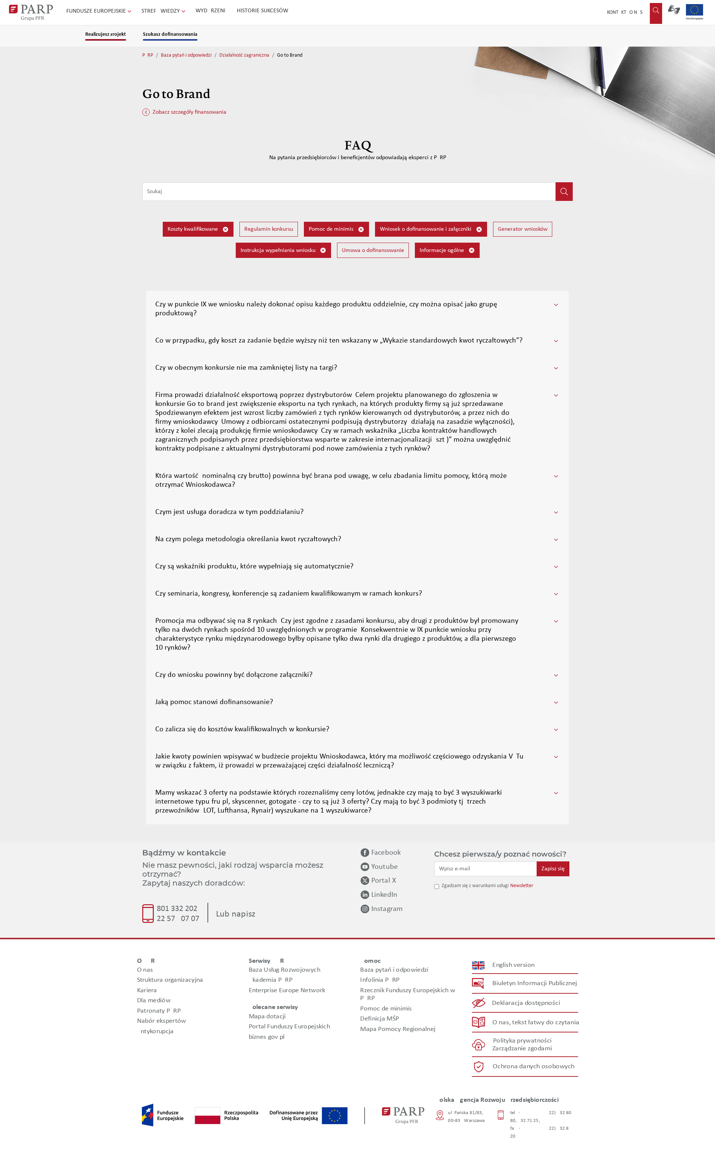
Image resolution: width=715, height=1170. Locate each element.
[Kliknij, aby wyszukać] (564, 191)
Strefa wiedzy (161, 11)
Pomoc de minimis (332, 229)
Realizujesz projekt (105, 34)
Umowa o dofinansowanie (373, 250)
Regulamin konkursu (268, 229)
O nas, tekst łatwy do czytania (535, 1022)
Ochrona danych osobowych (534, 1066)
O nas (635, 12)
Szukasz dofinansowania (170, 34)
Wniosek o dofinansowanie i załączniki (426, 229)
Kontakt (616, 12)
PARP (147, 55)
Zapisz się (553, 869)
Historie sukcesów (262, 11)
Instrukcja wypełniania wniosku (279, 250)
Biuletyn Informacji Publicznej (534, 983)
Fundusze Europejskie (96, 11)
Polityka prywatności (522, 1041)
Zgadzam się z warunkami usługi (475, 886)
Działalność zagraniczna (244, 55)
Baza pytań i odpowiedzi (186, 55)
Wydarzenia (212, 11)
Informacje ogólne (442, 250)
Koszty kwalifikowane (193, 229)
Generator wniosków (522, 229)
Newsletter (521, 886)
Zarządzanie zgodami (522, 1049)
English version (514, 965)
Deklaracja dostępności (526, 1003)
